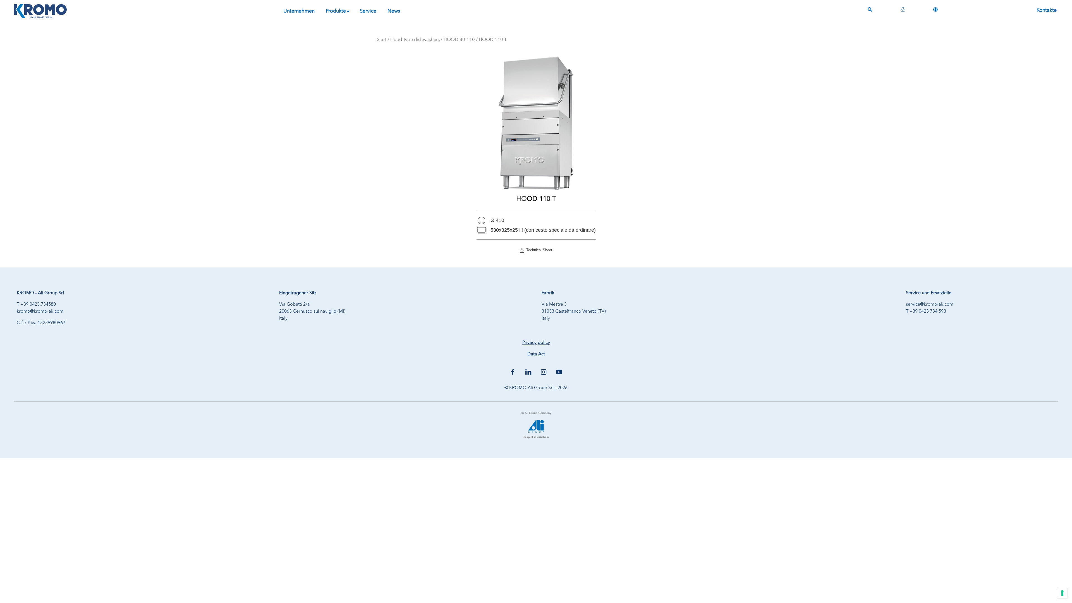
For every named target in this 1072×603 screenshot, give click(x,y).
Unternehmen (299, 11)
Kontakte (1047, 10)
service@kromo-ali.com (929, 304)
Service (368, 11)
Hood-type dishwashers (415, 39)
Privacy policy (536, 343)
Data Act (536, 354)
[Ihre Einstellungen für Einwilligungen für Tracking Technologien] (1062, 593)
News (393, 11)
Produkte (336, 11)
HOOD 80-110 (459, 39)
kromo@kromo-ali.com (40, 311)
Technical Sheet (538, 250)
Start (381, 39)
